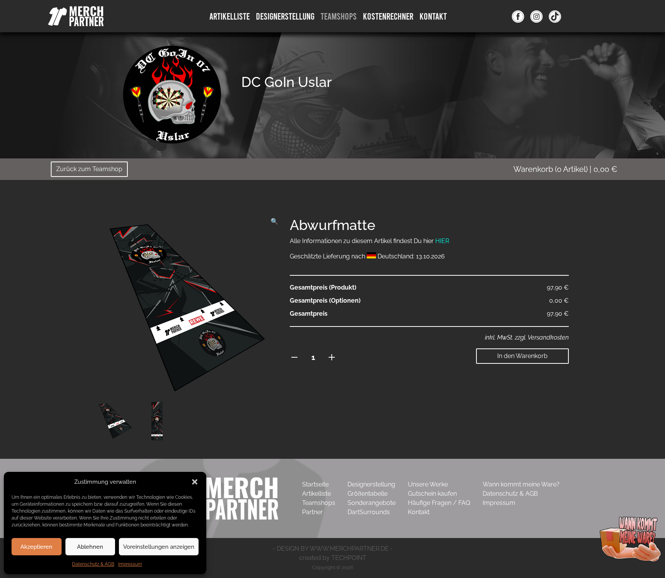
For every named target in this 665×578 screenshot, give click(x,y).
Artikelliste (229, 16)
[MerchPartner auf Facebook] (518, 16)
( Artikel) (565, 169)
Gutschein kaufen (432, 493)
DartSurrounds (369, 512)
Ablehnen (90, 546)
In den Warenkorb (522, 356)
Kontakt (433, 16)
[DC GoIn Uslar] (172, 94)
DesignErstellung (285, 16)
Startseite (315, 484)
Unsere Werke (428, 484)
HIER (442, 241)
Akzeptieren (36, 546)
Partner (312, 512)
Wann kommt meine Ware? (521, 484)
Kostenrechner (388, 16)
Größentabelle (368, 493)
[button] (195, 482)
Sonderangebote (372, 502)
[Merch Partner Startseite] (219, 497)
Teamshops (339, 16)
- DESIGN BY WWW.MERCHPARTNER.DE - (332, 548)
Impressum (130, 564)
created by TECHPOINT (332, 557)
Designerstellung (371, 484)
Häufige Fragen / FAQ (439, 502)
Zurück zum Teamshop (89, 169)
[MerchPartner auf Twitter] (555, 16)
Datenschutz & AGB (93, 564)
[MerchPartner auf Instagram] (536, 16)
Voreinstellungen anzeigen (158, 546)
